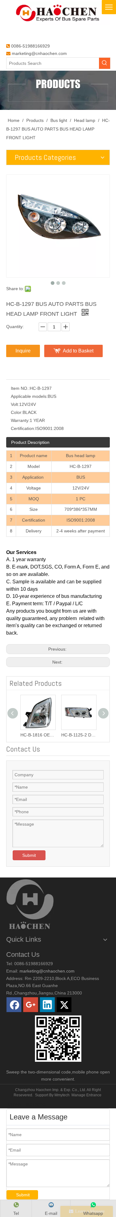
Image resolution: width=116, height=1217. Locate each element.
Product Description (30, 442)
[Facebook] (13, 1004)
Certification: (23, 428)
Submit (29, 855)
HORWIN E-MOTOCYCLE (28, 1104)
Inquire (23, 350)
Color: (17, 412)
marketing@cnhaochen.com (39, 53)
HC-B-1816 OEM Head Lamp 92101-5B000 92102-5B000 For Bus (37, 734)
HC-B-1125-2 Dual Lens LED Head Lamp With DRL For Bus (78, 734)
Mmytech (62, 1095)
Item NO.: (20, 388)
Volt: (15, 404)
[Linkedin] (47, 1004)
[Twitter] (64, 1004)
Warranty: (20, 420)
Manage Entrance (86, 1095)
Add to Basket (78, 350)
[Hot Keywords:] (104, 63)
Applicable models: (29, 396)
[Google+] (30, 1004)
